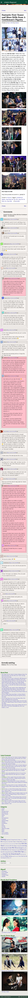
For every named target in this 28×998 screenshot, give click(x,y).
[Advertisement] (10, 731)
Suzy (6, 856)
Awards (3, 808)
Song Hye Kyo (7, 854)
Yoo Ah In (16, 856)
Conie (5, 431)
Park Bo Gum (23, 849)
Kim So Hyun (18, 843)
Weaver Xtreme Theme (23, 996)
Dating (3, 839)
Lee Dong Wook (19, 845)
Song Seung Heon (23, 854)
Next (25, 10)
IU (3, 841)
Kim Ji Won (13, 843)
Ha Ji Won (18, 839)
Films (3, 816)
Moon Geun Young (10, 849)
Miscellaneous (4, 823)
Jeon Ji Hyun (13, 841)
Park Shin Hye (19, 852)
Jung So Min (5, 843)
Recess (3, 831)
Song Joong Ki (15, 854)
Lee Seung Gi (20, 848)
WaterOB (3, 876)
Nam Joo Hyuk (17, 849)
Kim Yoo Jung (13, 845)
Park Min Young (4, 851)
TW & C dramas (5, 832)
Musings (3, 825)
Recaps (3, 829)
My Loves (3, 827)
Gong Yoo (14, 839)
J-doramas (4, 819)
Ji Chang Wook (19, 841)
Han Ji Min (22, 839)
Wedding (10, 856)
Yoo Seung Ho (4, 857)
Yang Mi (14, 856)
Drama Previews (5, 814)
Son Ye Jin (3, 856)
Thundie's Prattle (5, 875)
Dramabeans (4, 871)
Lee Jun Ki (6, 848)
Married (4, 849)
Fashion (3, 815)
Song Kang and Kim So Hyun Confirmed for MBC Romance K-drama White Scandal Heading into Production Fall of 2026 (14, 782)
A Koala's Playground (10, 2)
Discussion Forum (5, 811)
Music (3, 824)
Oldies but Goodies (5, 828)
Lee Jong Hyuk (8, 201)
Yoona (20, 856)
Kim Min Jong (17, 199)
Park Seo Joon (11, 851)
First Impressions (5, 817)
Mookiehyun (4, 873)
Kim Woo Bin (6, 845)
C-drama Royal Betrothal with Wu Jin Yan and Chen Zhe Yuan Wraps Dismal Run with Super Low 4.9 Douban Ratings (14, 770)
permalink (17, 201)
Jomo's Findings (5, 872)
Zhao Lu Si (9, 857)
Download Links (5, 812)
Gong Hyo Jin (8, 839)
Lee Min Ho (13, 848)
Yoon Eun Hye (24, 856)
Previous (3, 10)
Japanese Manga (5, 820)
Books (3, 810)
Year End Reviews (5, 833)
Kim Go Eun (9, 843)
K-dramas (9, 197)
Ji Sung (23, 841)
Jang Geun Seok (7, 841)
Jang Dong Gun (9, 199)
